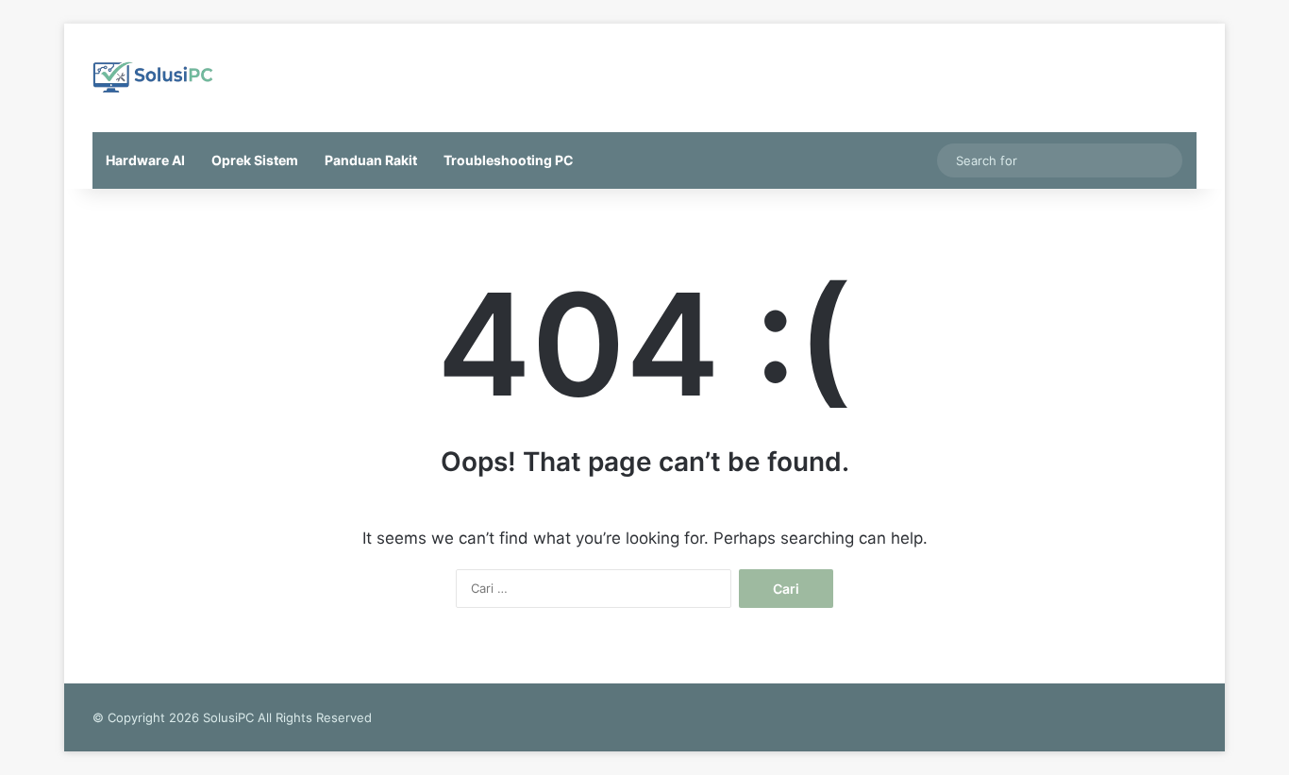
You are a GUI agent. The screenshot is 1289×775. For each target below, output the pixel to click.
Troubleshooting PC (509, 160)
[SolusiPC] (153, 77)
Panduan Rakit (371, 160)
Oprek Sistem (254, 160)
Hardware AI (145, 160)
